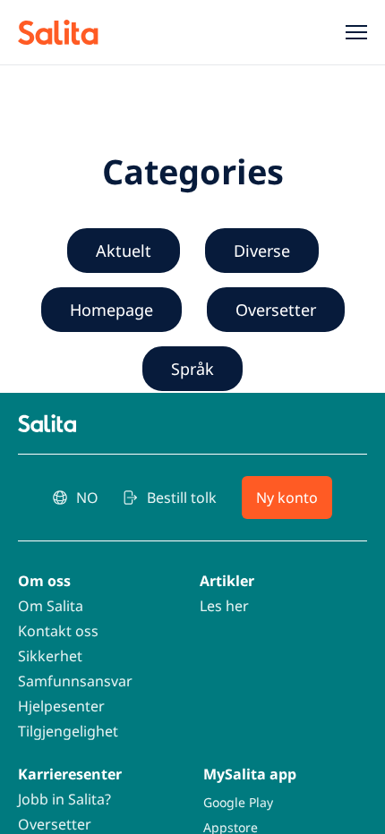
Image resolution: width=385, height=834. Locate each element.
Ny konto (287, 497)
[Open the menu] (349, 32)
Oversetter (275, 309)
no (87, 497)
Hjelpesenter (61, 706)
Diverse (262, 250)
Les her (224, 606)
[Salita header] (82, 32)
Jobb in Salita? (64, 799)
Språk (192, 368)
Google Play (238, 802)
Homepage (111, 309)
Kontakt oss (58, 631)
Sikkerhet (50, 656)
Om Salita (50, 606)
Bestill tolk (182, 497)
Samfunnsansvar (75, 681)
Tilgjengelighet (68, 731)
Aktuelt (123, 250)
